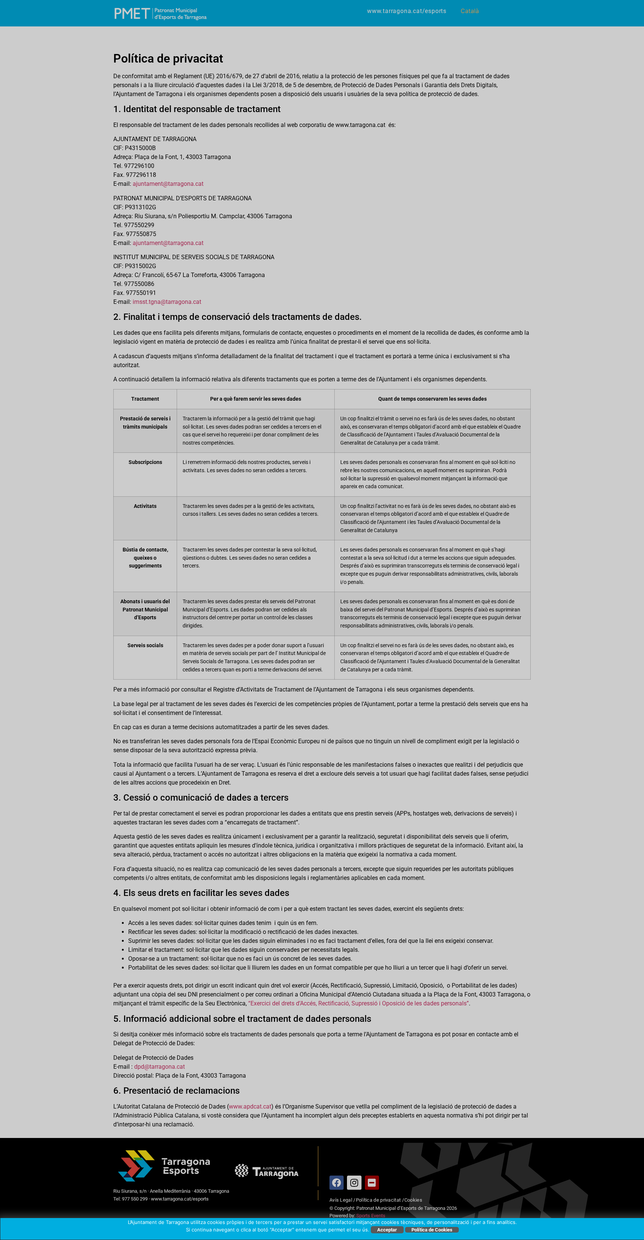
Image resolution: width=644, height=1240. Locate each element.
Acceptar (387, 1230)
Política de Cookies (431, 1230)
